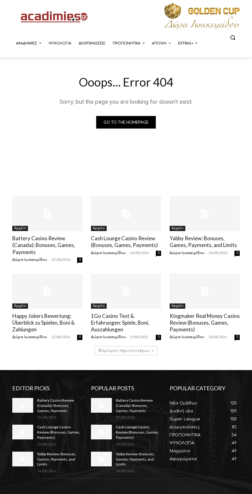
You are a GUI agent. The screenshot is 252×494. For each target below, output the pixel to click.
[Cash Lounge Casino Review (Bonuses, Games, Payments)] (126, 213)
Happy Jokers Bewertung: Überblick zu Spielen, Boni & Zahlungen (43, 323)
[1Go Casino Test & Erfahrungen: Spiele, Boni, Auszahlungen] (126, 291)
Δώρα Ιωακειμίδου (29, 260)
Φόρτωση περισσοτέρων (124, 351)
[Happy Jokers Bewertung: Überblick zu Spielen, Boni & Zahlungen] (47, 291)
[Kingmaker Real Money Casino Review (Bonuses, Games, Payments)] (205, 291)
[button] (232, 37)
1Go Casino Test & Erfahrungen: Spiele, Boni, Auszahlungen (120, 323)
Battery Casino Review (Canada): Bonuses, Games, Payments (43, 245)
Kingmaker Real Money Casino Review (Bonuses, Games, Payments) (205, 323)
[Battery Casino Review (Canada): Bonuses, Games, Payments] (47, 213)
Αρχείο (20, 228)
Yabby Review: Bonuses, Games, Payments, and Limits (203, 241)
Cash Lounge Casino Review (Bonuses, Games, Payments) (124, 241)
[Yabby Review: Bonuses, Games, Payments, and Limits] (205, 213)
